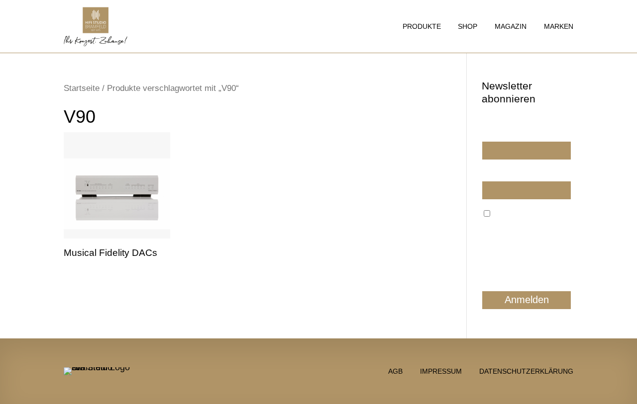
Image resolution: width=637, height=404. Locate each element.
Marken (558, 26)
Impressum (441, 371)
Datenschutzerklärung (526, 371)
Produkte (422, 26)
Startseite (82, 88)
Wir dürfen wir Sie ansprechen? (509, 129)
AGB (395, 371)
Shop (467, 26)
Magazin (511, 26)
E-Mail (492, 173)
